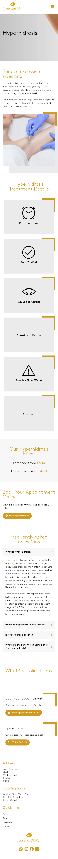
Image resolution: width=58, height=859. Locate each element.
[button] (52, 7)
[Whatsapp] (21, 849)
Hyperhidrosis (12, 560)
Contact (7, 826)
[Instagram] (26, 849)
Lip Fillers (7, 822)
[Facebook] (32, 849)
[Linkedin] (37, 849)
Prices (5, 814)
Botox (5, 818)
